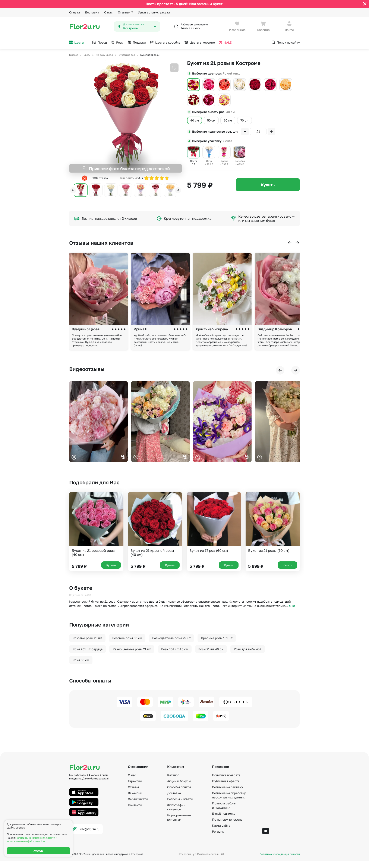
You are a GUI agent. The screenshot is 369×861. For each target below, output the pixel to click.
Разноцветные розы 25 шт (171, 638)
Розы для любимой (247, 649)
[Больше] (271, 131)
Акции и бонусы (179, 781)
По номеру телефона (227, 819)
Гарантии (135, 781)
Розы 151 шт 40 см (174, 649)
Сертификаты (138, 799)
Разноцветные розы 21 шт (132, 649)
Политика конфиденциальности (279, 854)
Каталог (173, 775)
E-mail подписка (223, 813)
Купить (268, 184)
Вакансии (135, 793)
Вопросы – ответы (180, 799)
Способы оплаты (179, 787)
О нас (108, 12)
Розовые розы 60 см (127, 638)
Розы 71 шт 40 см (211, 649)
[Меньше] (245, 131)
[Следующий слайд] (178, 190)
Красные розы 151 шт (217, 638)
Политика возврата (226, 775)
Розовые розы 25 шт (87, 638)
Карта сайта (221, 825)
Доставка (92, 12)
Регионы (218, 831)
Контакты (135, 805)
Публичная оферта (226, 781)
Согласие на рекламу (227, 787)
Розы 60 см (81, 660)
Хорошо (39, 850)
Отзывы (125, 12)
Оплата (74, 12)
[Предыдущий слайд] (73, 190)
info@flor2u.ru (89, 829)
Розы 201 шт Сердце (87, 649)
